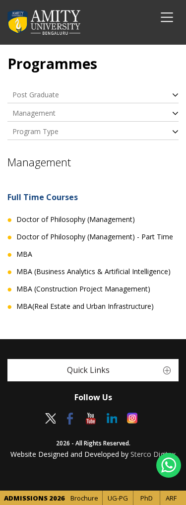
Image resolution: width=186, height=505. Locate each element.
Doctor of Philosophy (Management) (75, 219)
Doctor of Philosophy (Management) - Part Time (94, 236)
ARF (171, 498)
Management (34, 113)
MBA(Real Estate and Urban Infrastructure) (85, 306)
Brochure (84, 498)
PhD (146, 498)
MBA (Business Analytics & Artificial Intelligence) (93, 271)
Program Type (35, 131)
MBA (24, 254)
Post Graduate (35, 94)
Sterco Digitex (153, 454)
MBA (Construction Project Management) (83, 289)
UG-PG (118, 498)
